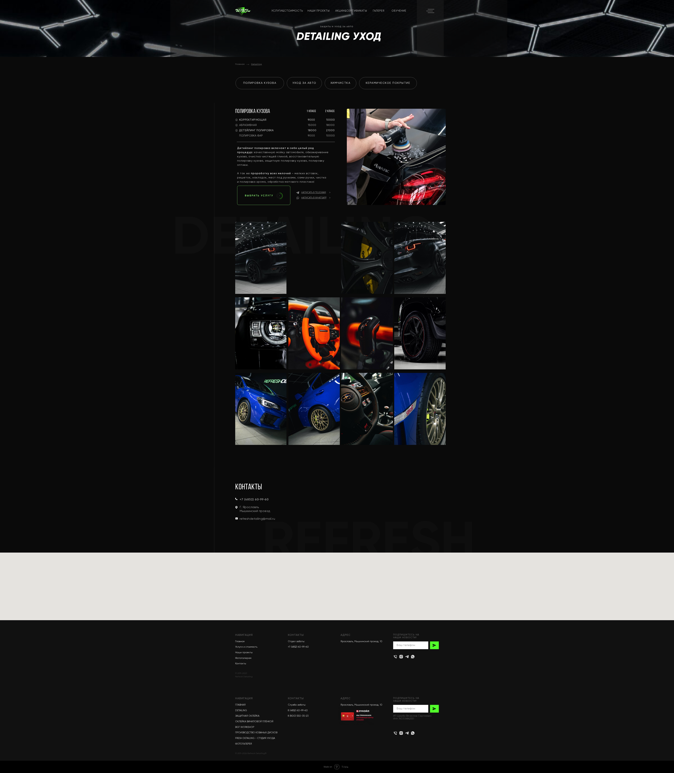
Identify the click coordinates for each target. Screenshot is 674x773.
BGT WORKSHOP (244, 727)
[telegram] (407, 733)
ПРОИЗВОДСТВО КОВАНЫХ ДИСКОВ (256, 732)
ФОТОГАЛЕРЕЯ (243, 744)
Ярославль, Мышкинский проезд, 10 (361, 705)
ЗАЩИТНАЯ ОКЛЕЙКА (247, 716)
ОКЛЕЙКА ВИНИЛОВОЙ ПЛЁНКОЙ (254, 721)
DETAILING (241, 710)
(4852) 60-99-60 (298, 710)
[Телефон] (395, 733)
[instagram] (401, 656)
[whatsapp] (413, 733)
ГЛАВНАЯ (240, 705)
